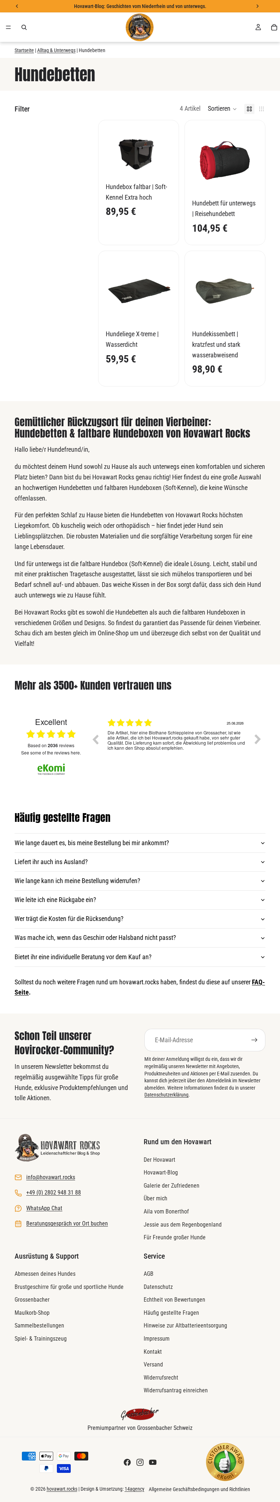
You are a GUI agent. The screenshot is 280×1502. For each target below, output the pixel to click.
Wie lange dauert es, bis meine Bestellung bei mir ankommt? (92, 843)
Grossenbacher (32, 1300)
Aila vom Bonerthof (166, 1211)
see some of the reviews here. (51, 752)
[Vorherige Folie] (200, 160)
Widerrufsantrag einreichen (176, 1390)
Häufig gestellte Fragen (171, 1312)
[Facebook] (127, 1462)
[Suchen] (24, 27)
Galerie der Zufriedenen (171, 1185)
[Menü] (8, 27)
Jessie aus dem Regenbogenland (183, 1224)
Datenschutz (158, 1286)
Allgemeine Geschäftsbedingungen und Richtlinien (199, 1489)
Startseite (24, 50)
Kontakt (153, 1351)
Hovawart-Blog (161, 1172)
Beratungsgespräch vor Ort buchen (67, 1223)
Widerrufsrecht (161, 1377)
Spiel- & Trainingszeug (41, 1338)
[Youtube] (152, 1462)
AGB (148, 1273)
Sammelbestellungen (39, 1325)
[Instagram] (140, 1462)
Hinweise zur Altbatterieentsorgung (185, 1325)
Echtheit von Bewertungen (174, 1300)
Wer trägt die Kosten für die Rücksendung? (69, 918)
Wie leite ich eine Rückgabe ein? (55, 899)
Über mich (155, 1198)
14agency (134, 1489)
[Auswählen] (160, 165)
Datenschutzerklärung (166, 1095)
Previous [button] (95, 739)
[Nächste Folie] (250, 160)
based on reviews (51, 745)
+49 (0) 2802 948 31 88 (53, 1192)
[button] (222, 109)
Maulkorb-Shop (32, 1312)
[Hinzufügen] (246, 181)
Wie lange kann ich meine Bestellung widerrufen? (77, 881)
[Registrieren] (254, 1040)
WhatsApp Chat (44, 1208)
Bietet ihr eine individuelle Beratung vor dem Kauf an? (83, 957)
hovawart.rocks (62, 1489)
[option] (176, 744)
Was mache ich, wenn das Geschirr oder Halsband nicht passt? (95, 937)
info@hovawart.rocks (50, 1177)
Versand (153, 1364)
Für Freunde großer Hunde (175, 1237)
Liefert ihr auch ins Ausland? (51, 862)
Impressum (157, 1338)
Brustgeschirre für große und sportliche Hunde (69, 1286)
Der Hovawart (159, 1159)
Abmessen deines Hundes (45, 1273)
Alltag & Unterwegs (56, 50)
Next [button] (257, 739)
